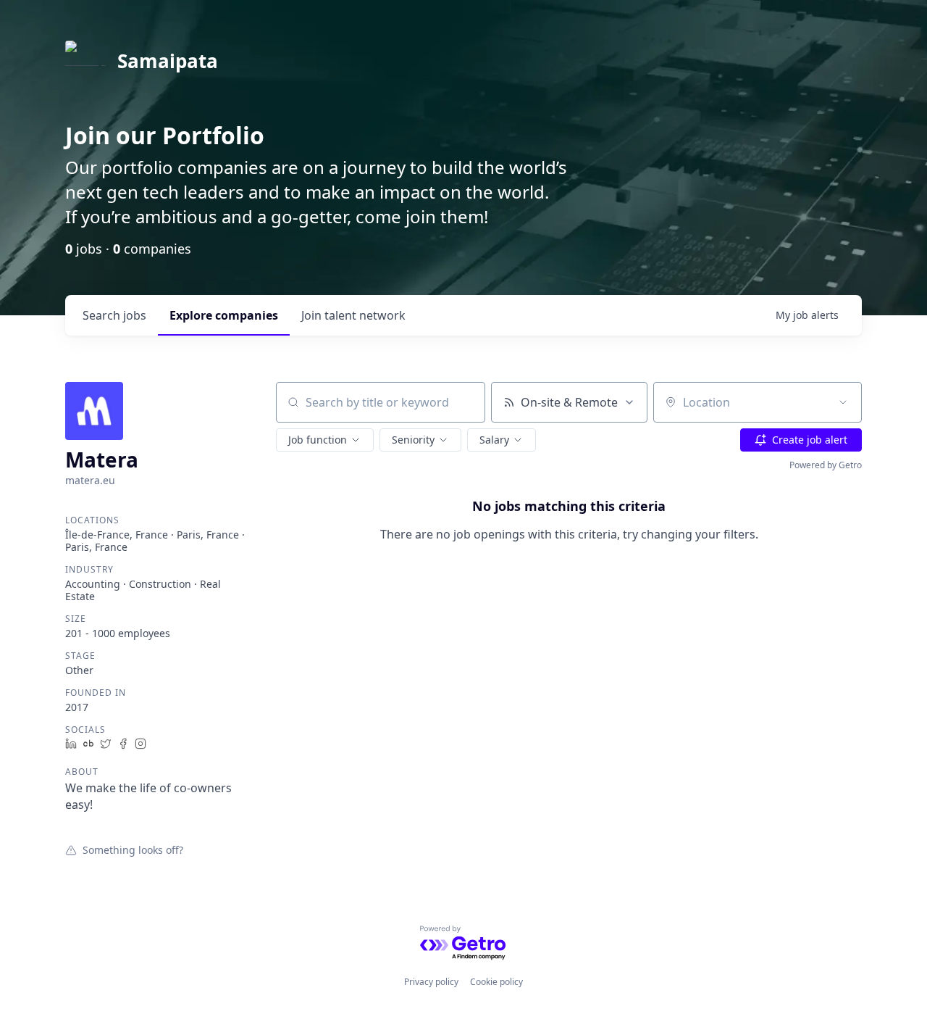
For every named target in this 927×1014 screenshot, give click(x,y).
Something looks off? (133, 849)
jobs (114, 315)
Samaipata (167, 61)
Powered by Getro (825, 465)
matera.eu (90, 480)
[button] (325, 440)
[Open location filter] (843, 402)
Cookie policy (496, 982)
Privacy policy (431, 982)
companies (223, 315)
